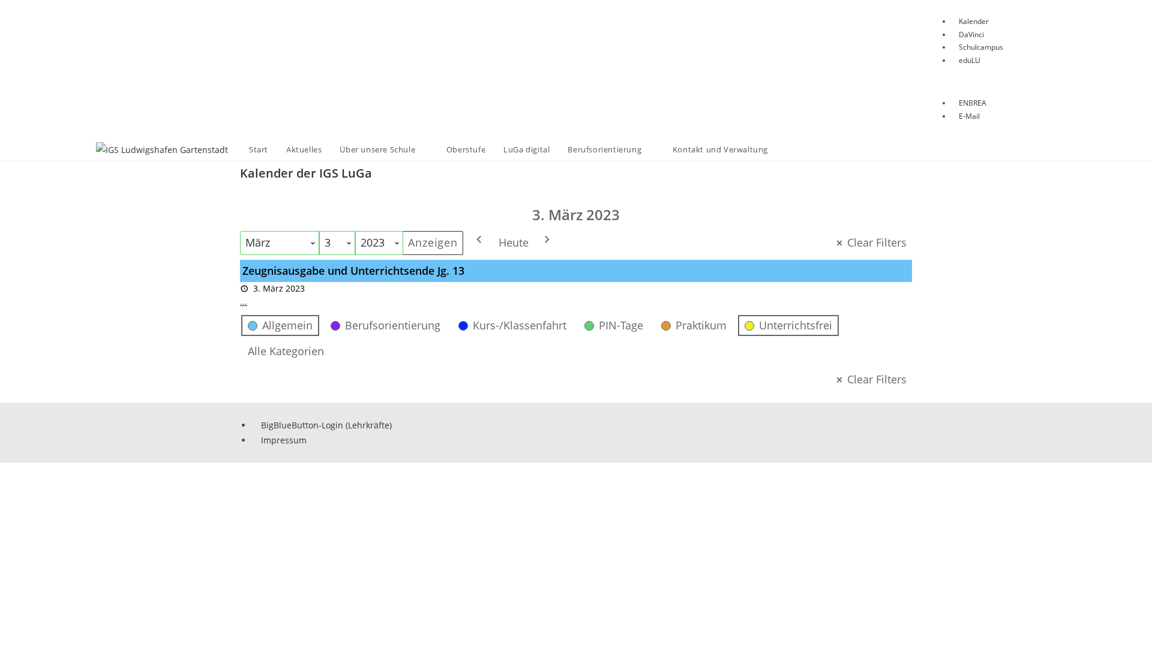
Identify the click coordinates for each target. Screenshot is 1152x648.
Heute (514, 242)
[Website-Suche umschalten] (789, 150)
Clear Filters (877, 242)
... (243, 301)
